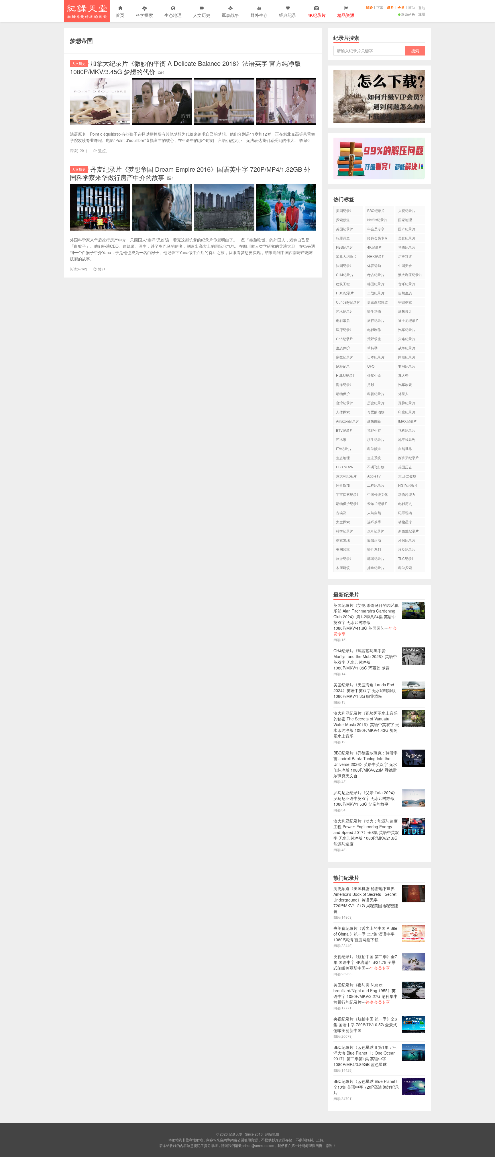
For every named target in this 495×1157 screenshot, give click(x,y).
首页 (120, 15)
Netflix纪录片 (377, 219)
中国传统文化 (377, 494)
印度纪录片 (406, 411)
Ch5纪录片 (344, 338)
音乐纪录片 (406, 283)
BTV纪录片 (344, 430)
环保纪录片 (406, 540)
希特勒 (372, 347)
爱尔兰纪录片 (377, 503)
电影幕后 (343, 320)
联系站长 (408, 14)
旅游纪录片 (344, 558)
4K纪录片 (374, 247)
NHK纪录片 (376, 256)
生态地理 (173, 15)
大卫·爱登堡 (407, 476)
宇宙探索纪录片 (348, 494)
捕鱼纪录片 (375, 567)
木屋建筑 (343, 567)
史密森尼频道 (377, 302)
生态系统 (374, 457)
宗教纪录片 (344, 356)
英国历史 (405, 466)
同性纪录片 (406, 356)
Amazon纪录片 (347, 421)
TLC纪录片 (406, 558)
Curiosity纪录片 (348, 302)
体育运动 (374, 265)
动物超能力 (406, 494)
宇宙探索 (405, 302)
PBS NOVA (344, 466)
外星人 (403, 393)
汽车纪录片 (406, 329)
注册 (421, 13)
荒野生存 (374, 430)
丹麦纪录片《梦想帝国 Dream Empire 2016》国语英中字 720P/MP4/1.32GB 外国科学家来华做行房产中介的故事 (190, 173)
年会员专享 (375, 228)
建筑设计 (405, 311)
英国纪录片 (344, 228)
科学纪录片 (344, 530)
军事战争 (230, 15)
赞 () (102, 150)
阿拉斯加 (343, 485)
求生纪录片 (375, 439)
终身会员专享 (377, 237)
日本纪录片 (375, 356)
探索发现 (343, 540)
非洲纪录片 (406, 366)
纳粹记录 (343, 366)
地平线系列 (406, 439)
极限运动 (374, 540)
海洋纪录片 (344, 384)
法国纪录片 (344, 265)
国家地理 (405, 219)
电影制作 (374, 329)
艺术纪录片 (344, 311)
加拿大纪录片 (346, 256)
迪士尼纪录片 (408, 320)
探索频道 (343, 219)
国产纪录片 (406, 228)
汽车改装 (405, 384)
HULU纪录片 (346, 375)
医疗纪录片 (344, 329)
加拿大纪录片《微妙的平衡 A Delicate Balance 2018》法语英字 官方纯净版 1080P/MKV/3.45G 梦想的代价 (185, 67)
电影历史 (405, 503)
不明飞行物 (375, 466)
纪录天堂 (87, 11)
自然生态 (405, 292)
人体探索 (343, 411)
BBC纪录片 (376, 210)
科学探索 (144, 15)
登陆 (421, 7)
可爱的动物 (375, 411)
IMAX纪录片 (407, 421)
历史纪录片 (375, 402)
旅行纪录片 (375, 320)
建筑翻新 (374, 421)
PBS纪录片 (344, 247)
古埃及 (341, 512)
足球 (370, 384)
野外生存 (259, 15)
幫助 (411, 7)
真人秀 (403, 375)
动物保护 (343, 393)
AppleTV (374, 476)
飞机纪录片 (406, 430)
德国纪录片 (375, 283)
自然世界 (405, 448)
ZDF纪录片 (375, 530)
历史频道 (405, 256)
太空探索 (343, 521)
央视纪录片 (406, 210)
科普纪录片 (375, 393)
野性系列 (374, 549)
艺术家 (341, 439)
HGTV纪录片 (408, 485)
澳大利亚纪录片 (410, 274)
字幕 (379, 7)
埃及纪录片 (406, 549)
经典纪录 (287, 15)
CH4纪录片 (344, 274)
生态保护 (343, 347)
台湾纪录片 (344, 402)
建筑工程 (343, 283)
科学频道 (374, 448)
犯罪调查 (343, 237)
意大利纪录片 (346, 476)
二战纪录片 (375, 292)
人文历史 (201, 15)
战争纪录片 (406, 347)
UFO (370, 366)
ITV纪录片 (343, 448)
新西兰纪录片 (408, 530)
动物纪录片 (406, 247)
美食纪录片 (406, 237)
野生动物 (374, 311)
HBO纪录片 (345, 292)
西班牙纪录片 (408, 457)
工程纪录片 (375, 485)
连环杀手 (374, 521)
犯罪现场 (405, 512)
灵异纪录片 (406, 402)
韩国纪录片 (375, 558)
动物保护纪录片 (348, 503)
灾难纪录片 (406, 338)
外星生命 (374, 375)
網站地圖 (272, 1134)
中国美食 (405, 265)
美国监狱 (343, 549)
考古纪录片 (375, 274)
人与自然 (374, 512)
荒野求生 (374, 338)
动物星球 (405, 521)
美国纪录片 (344, 210)
